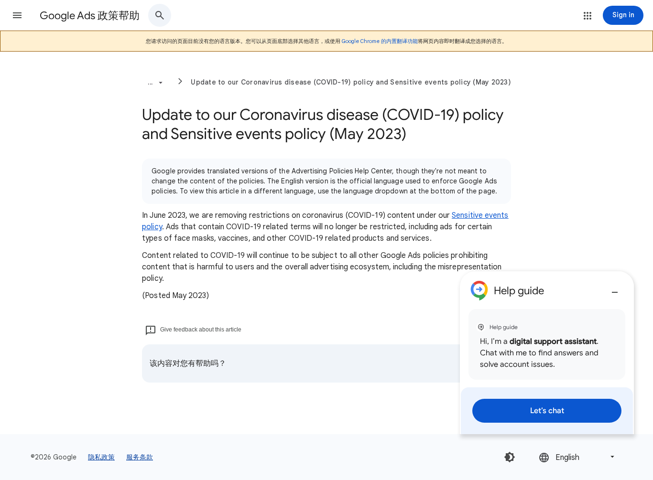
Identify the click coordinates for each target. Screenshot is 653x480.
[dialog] (547, 352)
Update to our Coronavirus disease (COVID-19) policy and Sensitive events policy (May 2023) (351, 82)
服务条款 (139, 457)
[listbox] (577, 457)
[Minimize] (614, 288)
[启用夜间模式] (509, 457)
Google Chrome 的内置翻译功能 (380, 41)
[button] (17, 15)
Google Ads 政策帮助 (90, 15)
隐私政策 (101, 457)
